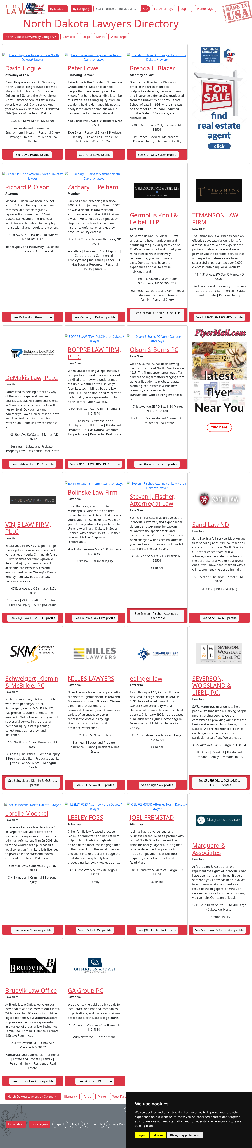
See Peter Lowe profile (95, 155)
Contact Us (94, 1124)
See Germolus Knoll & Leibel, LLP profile (157, 315)
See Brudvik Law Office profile (32, 1081)
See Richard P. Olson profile (32, 317)
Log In (76, 1124)
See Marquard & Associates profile (219, 930)
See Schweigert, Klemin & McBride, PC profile (32, 783)
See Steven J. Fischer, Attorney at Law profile (157, 616)
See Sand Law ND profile (219, 618)
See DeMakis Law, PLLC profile (33, 464)
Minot (100, 37)
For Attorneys (163, 9)
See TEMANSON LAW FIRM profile (219, 317)
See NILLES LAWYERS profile (95, 785)
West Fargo (119, 37)
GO (145, 9)
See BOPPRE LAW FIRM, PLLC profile (95, 464)
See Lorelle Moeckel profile (32, 930)
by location (57, 9)
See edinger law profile (157, 785)
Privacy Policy (117, 1124)
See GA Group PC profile (95, 1081)
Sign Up (60, 1124)
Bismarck (69, 37)
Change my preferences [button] (185, 1135)
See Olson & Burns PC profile (157, 464)
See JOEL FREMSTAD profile (157, 930)
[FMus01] (219, 380)
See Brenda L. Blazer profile (157, 155)
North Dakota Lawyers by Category (29, 37)
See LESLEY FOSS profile (94, 930)
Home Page (205, 9)
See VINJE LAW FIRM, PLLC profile (32, 618)
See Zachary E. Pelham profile (94, 317)
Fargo (86, 37)
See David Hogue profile (32, 155)
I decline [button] (158, 1135)
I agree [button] (142, 1135)
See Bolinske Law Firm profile (95, 618)
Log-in (185, 9)
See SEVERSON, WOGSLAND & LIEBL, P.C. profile (219, 783)
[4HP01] (219, 99)
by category (81, 9)
